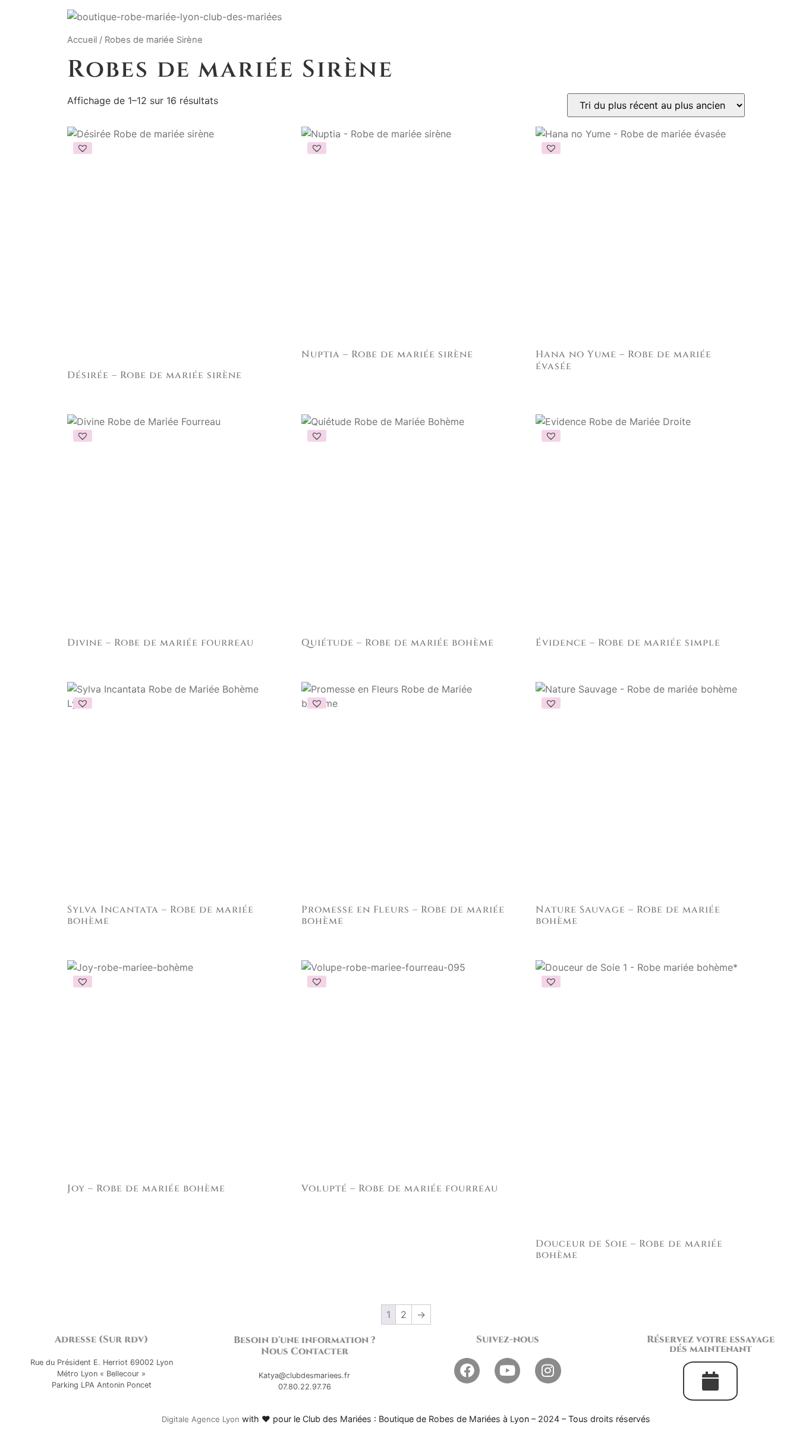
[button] (82, 148)
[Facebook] (467, 1370)
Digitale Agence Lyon (201, 1419)
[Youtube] (507, 1370)
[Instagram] (548, 1370)
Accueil (82, 39)
